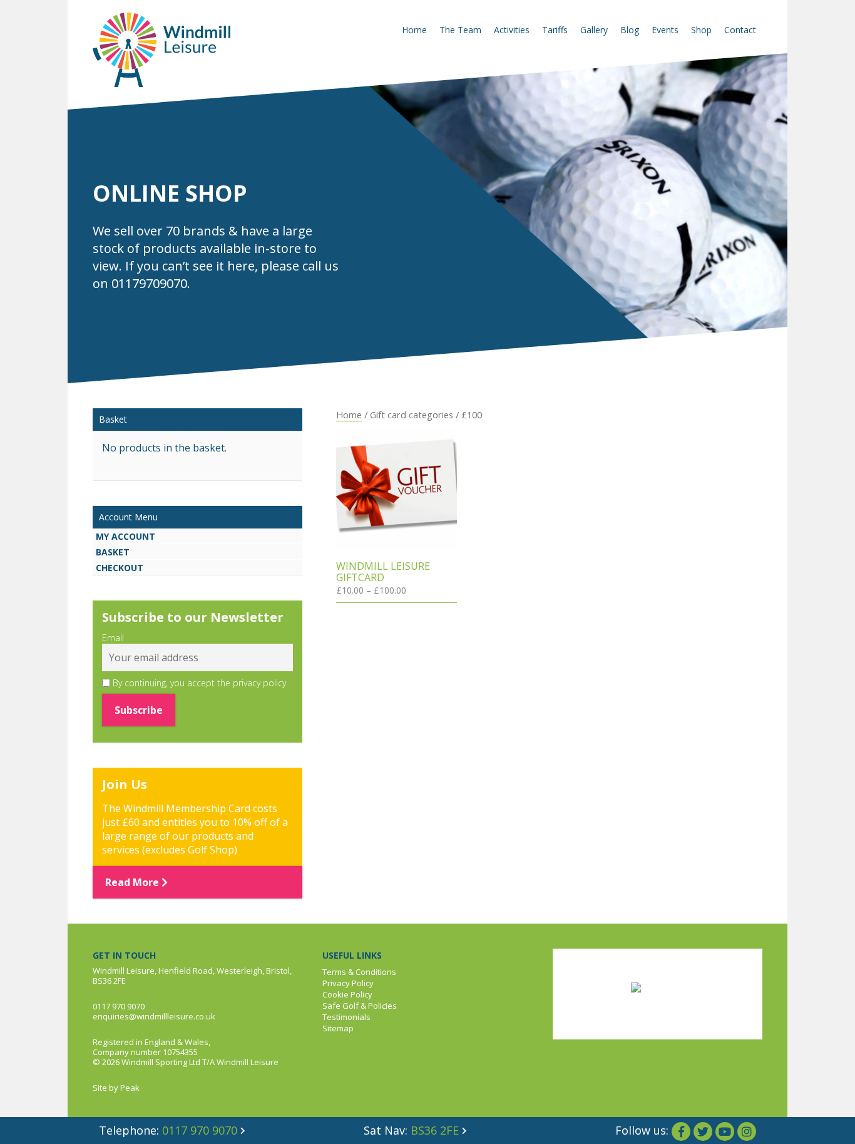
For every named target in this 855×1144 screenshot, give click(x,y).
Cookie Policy (347, 994)
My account (125, 536)
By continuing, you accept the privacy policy (198, 683)
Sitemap (338, 1028)
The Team (460, 30)
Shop (701, 30)
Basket (113, 552)
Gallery (594, 30)
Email (113, 638)
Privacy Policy (348, 983)
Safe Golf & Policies (359, 1005)
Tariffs (555, 30)
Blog (629, 30)
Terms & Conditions (359, 971)
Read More (133, 882)
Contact (740, 30)
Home (414, 30)
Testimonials (346, 1017)
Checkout (119, 568)
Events (665, 30)
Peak (130, 1087)
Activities (512, 30)
